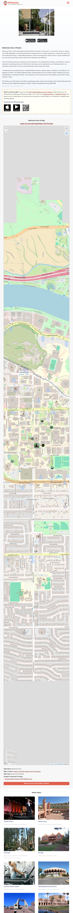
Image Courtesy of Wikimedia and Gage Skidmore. (15, 824)
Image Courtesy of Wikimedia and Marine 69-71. (49, 889)
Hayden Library (42, 821)
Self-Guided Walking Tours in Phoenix (41, 92)
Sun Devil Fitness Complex (11, 887)
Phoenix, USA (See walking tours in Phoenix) (27, 771)
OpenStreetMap (59, 764)
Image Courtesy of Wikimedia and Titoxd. (47, 856)
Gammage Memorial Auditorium (47, 887)
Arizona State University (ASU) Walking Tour (18, 779)
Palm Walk (7, 853)
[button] (36, 445)
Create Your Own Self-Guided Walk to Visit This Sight (36, 124)
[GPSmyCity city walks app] (13, 3)
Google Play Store (60, 94)
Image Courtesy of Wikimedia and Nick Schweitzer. (49, 824)
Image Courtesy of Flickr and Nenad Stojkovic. (14, 889)
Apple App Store (48, 94)
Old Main (41, 853)
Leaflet (51, 764)
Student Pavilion (9, 821)
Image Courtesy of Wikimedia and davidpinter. (12, 86)
